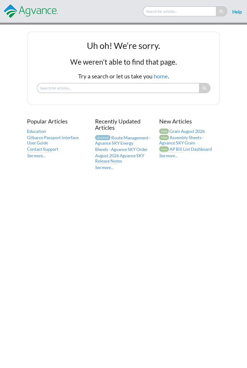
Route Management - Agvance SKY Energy (123, 140)
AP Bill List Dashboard (186, 149)
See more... (36, 155)
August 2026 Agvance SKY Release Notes (119, 158)
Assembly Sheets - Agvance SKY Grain (181, 140)
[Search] (221, 11)
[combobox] (180, 11)
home (161, 76)
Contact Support (42, 149)
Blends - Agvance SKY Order (121, 149)
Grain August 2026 (183, 131)
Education (36, 131)
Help (237, 11)
